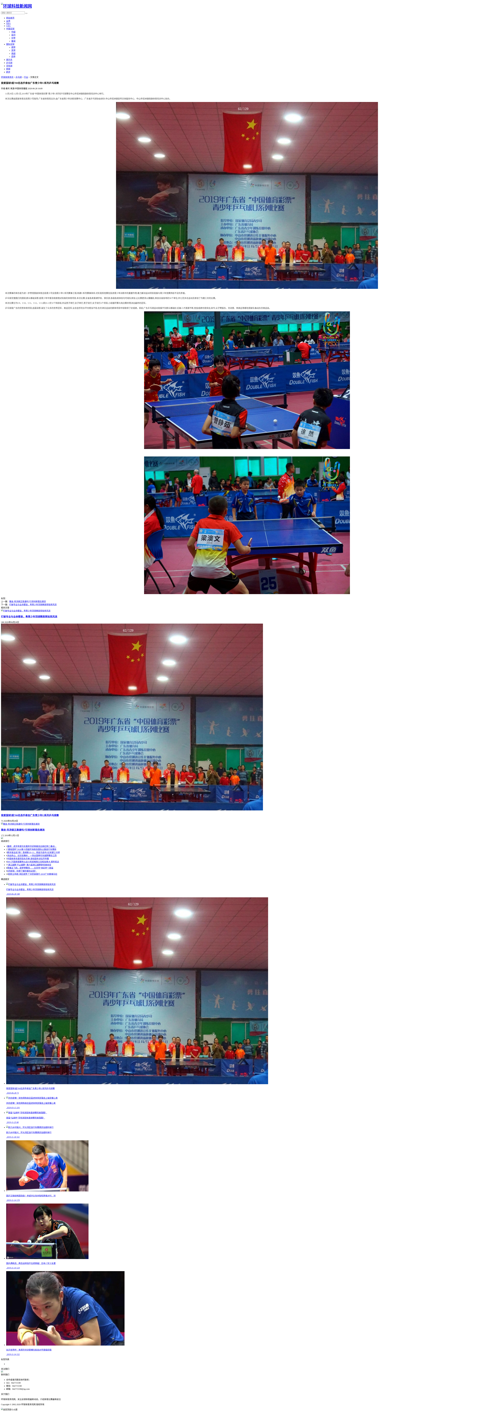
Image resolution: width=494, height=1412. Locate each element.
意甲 (13, 50)
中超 (13, 32)
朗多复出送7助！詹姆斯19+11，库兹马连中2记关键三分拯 (33, 852)
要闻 (13, 41)
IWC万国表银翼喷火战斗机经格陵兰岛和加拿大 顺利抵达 (33, 862)
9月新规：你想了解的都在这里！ (22, 871)
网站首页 (10, 18)
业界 (8, 21)
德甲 (13, 47)
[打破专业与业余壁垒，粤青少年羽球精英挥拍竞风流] (25, 611)
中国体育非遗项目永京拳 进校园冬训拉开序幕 (28, 859)
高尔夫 (9, 60)
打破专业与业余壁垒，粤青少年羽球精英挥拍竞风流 (33, 605)
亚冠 (13, 35)
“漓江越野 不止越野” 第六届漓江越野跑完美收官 (29, 865)
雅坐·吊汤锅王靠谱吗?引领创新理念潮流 (27, 601)
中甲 (13, 38)
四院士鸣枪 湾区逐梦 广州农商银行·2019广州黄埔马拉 (32, 874)
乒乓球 (9, 63)
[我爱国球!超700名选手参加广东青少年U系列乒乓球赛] (132, 810)
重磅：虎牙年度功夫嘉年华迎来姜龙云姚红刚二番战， (32, 846)
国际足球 (10, 44)
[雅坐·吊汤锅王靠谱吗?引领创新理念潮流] (20, 824)
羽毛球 (9, 66)
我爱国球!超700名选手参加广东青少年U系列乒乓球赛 (30, 815)
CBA (8, 26)
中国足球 (10, 29)
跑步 (8, 72)
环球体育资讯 (7, 77)
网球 (8, 69)
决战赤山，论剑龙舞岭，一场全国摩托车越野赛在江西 (32, 855)
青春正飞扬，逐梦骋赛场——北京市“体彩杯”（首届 (30, 868)
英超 (13, 53)
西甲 (13, 56)
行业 (26, 77)
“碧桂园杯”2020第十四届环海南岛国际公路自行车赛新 (31, 849)
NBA (8, 23)
